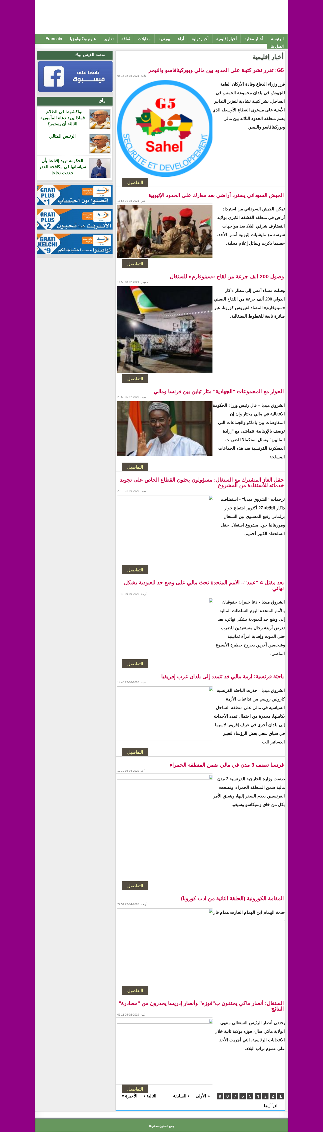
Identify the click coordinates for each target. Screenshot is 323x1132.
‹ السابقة (181, 1096)
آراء (181, 39)
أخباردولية (200, 39)
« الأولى (203, 1096)
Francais (53, 39)
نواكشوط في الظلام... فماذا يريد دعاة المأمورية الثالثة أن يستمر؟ (62, 117)
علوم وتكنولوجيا (83, 39)
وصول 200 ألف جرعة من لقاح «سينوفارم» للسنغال (227, 276)
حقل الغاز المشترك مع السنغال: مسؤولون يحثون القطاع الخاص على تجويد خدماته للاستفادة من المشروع (202, 482)
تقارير (109, 39)
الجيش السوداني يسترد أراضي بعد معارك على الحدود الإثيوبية (216, 195)
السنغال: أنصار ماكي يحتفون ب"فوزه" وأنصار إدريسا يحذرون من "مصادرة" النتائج (201, 1006)
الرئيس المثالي (62, 136)
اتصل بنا (277, 46)
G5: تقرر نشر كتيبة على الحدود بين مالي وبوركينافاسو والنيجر (216, 70)
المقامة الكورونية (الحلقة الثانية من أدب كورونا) (232, 898)
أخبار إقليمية (226, 39)
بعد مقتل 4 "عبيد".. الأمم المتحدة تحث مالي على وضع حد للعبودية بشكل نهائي (204, 585)
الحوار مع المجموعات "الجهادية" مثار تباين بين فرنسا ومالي (219, 391)
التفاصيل (135, 182)
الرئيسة (277, 39)
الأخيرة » (130, 1096)
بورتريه (164, 39)
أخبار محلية (254, 39)
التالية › (150, 1096)
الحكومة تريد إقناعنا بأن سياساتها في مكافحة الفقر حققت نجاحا (62, 166)
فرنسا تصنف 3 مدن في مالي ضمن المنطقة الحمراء (227, 765)
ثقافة (125, 39)
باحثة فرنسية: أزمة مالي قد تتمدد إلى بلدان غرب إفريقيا (222, 676)
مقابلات (144, 39)
